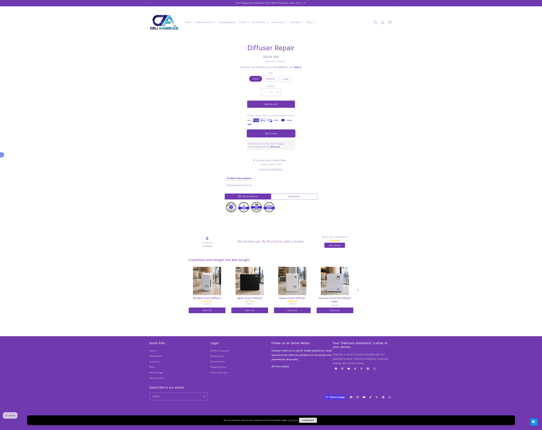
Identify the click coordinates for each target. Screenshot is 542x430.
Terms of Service (218, 372)
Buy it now (271, 133)
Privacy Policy (217, 356)
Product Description (239, 178)
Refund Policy (217, 361)
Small (256, 78)
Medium (270, 78)
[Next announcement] (392, 3)
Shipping (260, 61)
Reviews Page (156, 372)
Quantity (271, 86)
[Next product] (357, 290)
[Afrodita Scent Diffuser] (207, 281)
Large (286, 78)
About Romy (155, 356)
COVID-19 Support (219, 350)
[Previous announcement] (150, 3)
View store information (271, 169)
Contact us (154, 361)
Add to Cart (207, 310)
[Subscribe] (204, 396)
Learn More (293, 420)
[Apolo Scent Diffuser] (249, 281)
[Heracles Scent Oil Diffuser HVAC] (335, 281)
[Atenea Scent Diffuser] (292, 281)
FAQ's (152, 367)
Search (152, 350)
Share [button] (272, 218)
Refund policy (156, 378)
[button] (205, 22)
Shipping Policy (218, 367)
